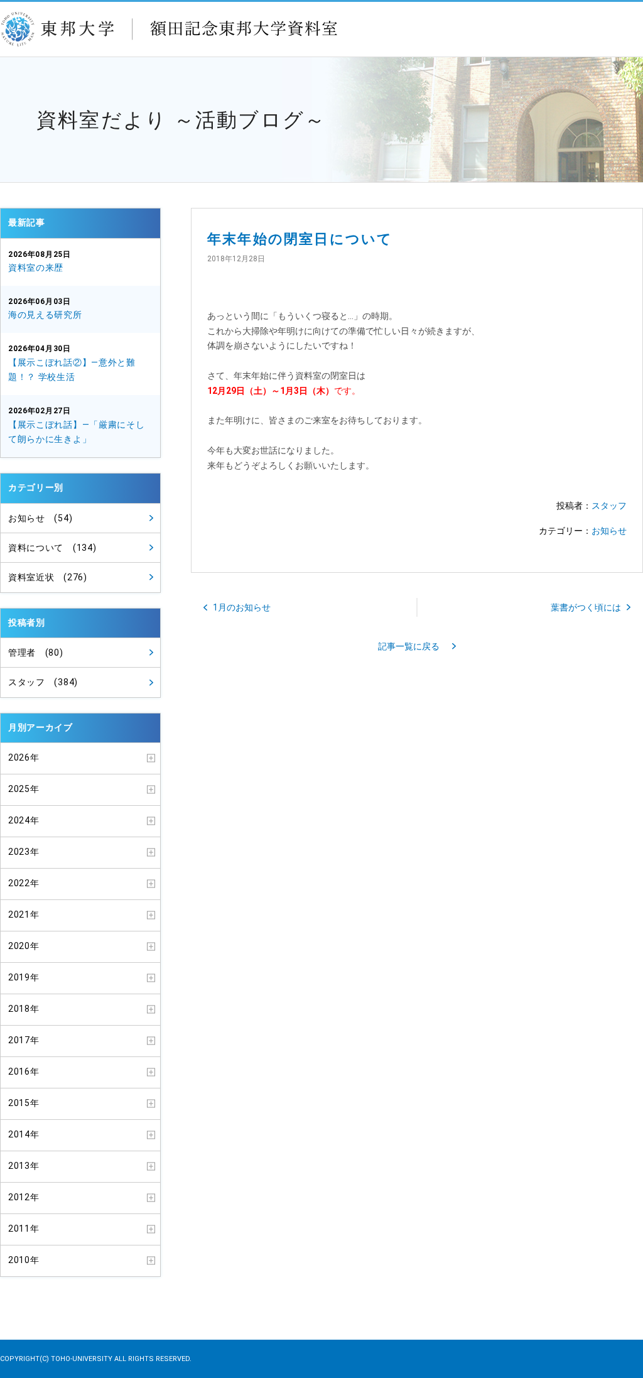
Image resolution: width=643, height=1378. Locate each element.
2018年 (24, 1009)
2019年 (24, 977)
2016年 (24, 1071)
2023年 (24, 852)
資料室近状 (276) (47, 577)
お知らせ (609, 531)
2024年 (24, 820)
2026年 (24, 757)
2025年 (24, 789)
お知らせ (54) (40, 518)
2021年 (24, 914)
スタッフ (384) (43, 682)
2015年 (24, 1103)
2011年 (24, 1228)
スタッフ (609, 506)
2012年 (24, 1197)
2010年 (24, 1260)
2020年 (24, 946)
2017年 (24, 1040)
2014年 (24, 1134)
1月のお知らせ (242, 607)
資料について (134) (52, 548)
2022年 (24, 883)
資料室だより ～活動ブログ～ (181, 120)
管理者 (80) (35, 653)
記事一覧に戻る (409, 646)
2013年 (24, 1166)
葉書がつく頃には (586, 607)
